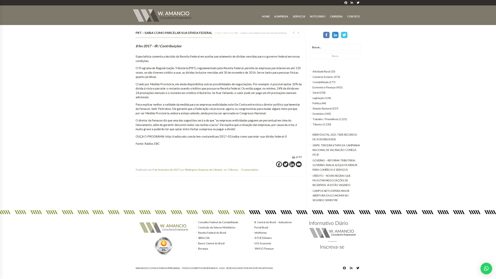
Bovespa (203, 248)
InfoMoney (260, 232)
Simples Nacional (322, 108)
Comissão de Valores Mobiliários (216, 227)
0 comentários (249, 169)
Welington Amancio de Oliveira (203, 169)
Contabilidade (321, 82)
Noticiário (317, 16)
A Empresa (281, 16)
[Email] (299, 164)
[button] (486, 268)
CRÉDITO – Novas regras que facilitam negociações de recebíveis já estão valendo (331, 180)
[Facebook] (326, 34)
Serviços (299, 16)
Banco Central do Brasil (211, 243)
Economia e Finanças (324, 87)
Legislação (318, 98)
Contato (353, 16)
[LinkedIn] (335, 34)
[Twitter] (344, 34)
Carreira (336, 16)
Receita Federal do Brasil (212, 232)
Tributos (317, 124)
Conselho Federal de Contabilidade (218, 222)
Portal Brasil (261, 227)
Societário (318, 113)
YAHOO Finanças (264, 248)
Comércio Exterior (323, 76)
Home (266, 16)
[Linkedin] (292, 164)
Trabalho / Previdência (325, 119)
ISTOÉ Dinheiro (263, 237)
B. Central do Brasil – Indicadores (273, 222)
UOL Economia (262, 243)
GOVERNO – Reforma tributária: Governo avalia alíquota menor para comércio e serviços (335, 165)
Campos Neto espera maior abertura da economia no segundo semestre (331, 195)
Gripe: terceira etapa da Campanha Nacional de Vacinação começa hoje (336, 150)
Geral (316, 92)
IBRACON (203, 237)
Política (317, 103)
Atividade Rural (321, 71)
